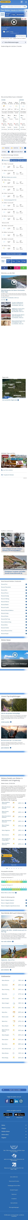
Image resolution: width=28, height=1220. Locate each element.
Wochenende (20, 14)
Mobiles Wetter (6, 1131)
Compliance (14, 1198)
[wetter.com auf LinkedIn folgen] (16, 1101)
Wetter (3, 1125)
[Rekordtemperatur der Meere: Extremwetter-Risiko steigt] (14, 281)
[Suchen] (25, 6)
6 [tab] (18, 868)
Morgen (8, 14)
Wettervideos (5, 1134)
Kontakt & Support (14, 1190)
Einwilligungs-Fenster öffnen (14, 1185)
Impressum (14, 1194)
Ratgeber (4, 1137)
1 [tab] (7, 868)
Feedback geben (13, 33)
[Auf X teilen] (11, 267)
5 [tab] (16, 868)
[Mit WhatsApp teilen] (23, 267)
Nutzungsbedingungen (14, 1207)
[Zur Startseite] (6, 1)
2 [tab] (9, 868)
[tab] (5, 160)
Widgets (4, 1128)
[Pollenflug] (22, 2)
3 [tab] (11, 868)
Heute (2, 14)
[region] (14, 177)
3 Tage (13, 14)
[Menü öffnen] (25, 2)
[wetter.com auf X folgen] (12, 1101)
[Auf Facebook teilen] (4, 267)
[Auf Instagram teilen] (17, 267)
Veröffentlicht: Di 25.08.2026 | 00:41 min (10, 297)
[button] (14, 253)
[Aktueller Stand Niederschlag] (14, 389)
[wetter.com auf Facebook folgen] (7, 1101)
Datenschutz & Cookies (14, 1181)
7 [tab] (21, 868)
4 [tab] (14, 868)
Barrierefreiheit (14, 1203)
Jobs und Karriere (14, 1176)
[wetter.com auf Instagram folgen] (21, 1101)
